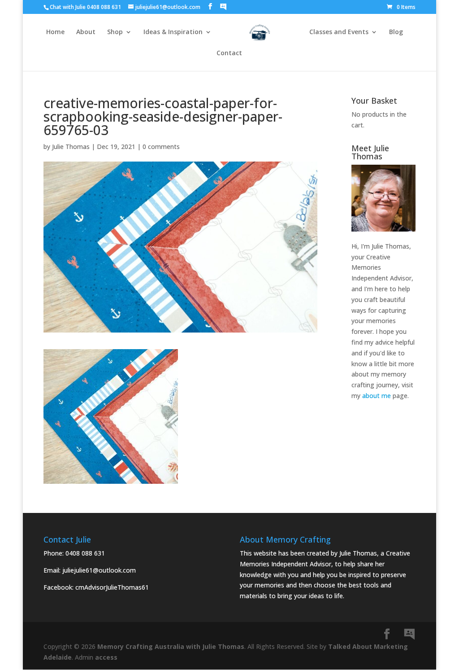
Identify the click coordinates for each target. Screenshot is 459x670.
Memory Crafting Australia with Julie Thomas (170, 646)
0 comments (161, 146)
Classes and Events (338, 32)
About (85, 32)
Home (55, 32)
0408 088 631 (85, 553)
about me (376, 395)
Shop (115, 32)
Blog (396, 32)
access (106, 657)
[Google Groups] (223, 7)
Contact (229, 53)
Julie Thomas (71, 146)
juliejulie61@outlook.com (99, 570)
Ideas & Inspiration (173, 32)
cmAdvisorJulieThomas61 (112, 587)
